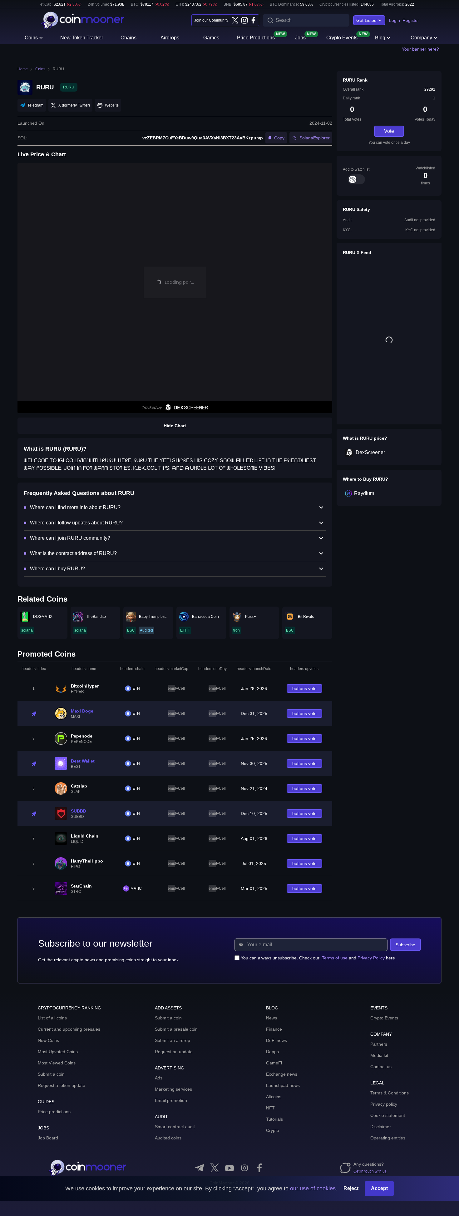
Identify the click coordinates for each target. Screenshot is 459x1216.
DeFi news (276, 1040)
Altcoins (273, 1096)
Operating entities (387, 1137)
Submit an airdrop (172, 1040)
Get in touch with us (370, 1171)
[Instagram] (244, 20)
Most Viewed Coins (57, 1062)
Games (211, 37)
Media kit (379, 1055)
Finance (274, 1029)
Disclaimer (380, 1126)
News (271, 1017)
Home (22, 69)
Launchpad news (283, 1085)
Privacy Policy (371, 957)
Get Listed (366, 20)
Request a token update (61, 1085)
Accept (379, 1188)
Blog (380, 37)
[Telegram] (199, 1167)
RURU (58, 69)
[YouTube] (229, 1167)
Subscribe (405, 944)
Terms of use (335, 957)
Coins (31, 37)
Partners (378, 1044)
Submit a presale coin (176, 1029)
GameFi (274, 1062)
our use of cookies (313, 1188)
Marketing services (173, 1089)
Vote (389, 131)
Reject (350, 1188)
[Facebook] (253, 20)
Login (394, 20)
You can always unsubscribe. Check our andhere (318, 957)
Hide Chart (175, 425)
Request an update (174, 1051)
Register (410, 20)
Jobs (300, 37)
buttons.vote (304, 688)
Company (421, 37)
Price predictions (54, 1111)
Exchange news (281, 1074)
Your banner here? (420, 49)
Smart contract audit (175, 1126)
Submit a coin (51, 1074)
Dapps (272, 1051)
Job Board (48, 1137)
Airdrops (169, 37)
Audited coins (168, 1137)
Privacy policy (383, 1104)
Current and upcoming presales (69, 1029)
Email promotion (171, 1100)
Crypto (272, 1130)
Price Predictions (256, 37)
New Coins (48, 1040)
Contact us (381, 1066)
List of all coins (52, 1017)
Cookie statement (387, 1115)
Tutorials (274, 1119)
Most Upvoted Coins (58, 1051)
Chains (128, 37)
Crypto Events (342, 37)
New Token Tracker (81, 37)
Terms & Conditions (389, 1092)
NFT (270, 1107)
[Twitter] (235, 20)
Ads (158, 1077)
